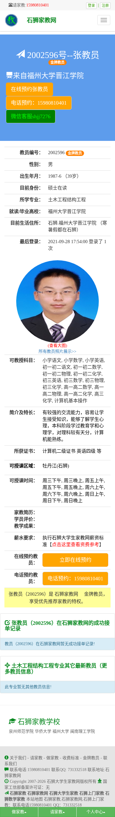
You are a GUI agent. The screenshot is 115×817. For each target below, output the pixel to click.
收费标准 (71, 758)
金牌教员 (91, 758)
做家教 (52, 758)
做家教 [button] (18, 812)
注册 (105, 6)
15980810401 (37, 5)
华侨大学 (43, 731)
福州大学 (60, 731)
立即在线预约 (75, 560)
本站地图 (34, 799)
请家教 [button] (56, 812)
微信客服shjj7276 (30, 116)
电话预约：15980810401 (39, 103)
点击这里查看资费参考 (75, 544)
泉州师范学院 (21, 731)
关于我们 (18, 758)
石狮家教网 (41, 20)
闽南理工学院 (82, 731)
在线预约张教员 (29, 89)
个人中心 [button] (94, 812)
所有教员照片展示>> (57, 351)
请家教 (36, 758)
